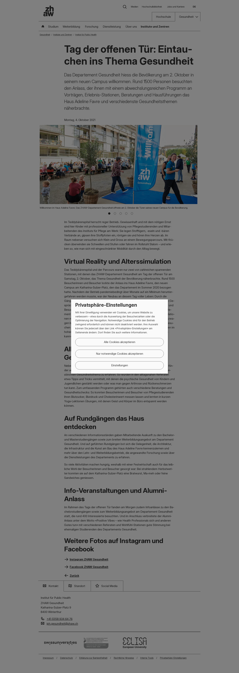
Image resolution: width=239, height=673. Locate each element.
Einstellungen (119, 365)
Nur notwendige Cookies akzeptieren (119, 353)
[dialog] (119, 336)
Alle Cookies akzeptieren (119, 342)
